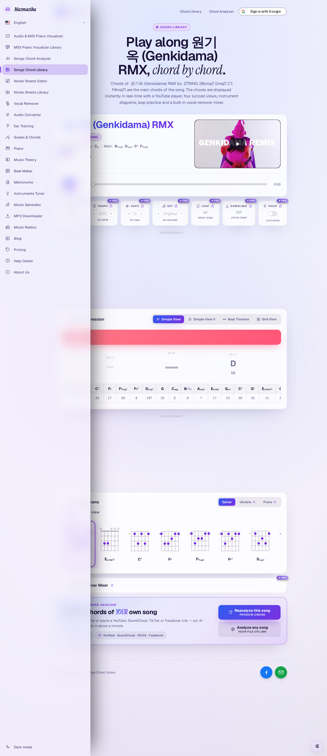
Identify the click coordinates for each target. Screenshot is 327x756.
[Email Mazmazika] (281, 672)
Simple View (171, 319)
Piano (267, 502)
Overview (91, 512)
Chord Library (191, 11)
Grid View (269, 319)
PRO (114, 200)
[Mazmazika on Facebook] (266, 672)
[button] (110, 543)
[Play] (237, 144)
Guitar (227, 502)
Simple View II (204, 319)
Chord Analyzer (221, 11)
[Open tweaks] (317, 746)
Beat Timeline (238, 319)
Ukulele (245, 502)
